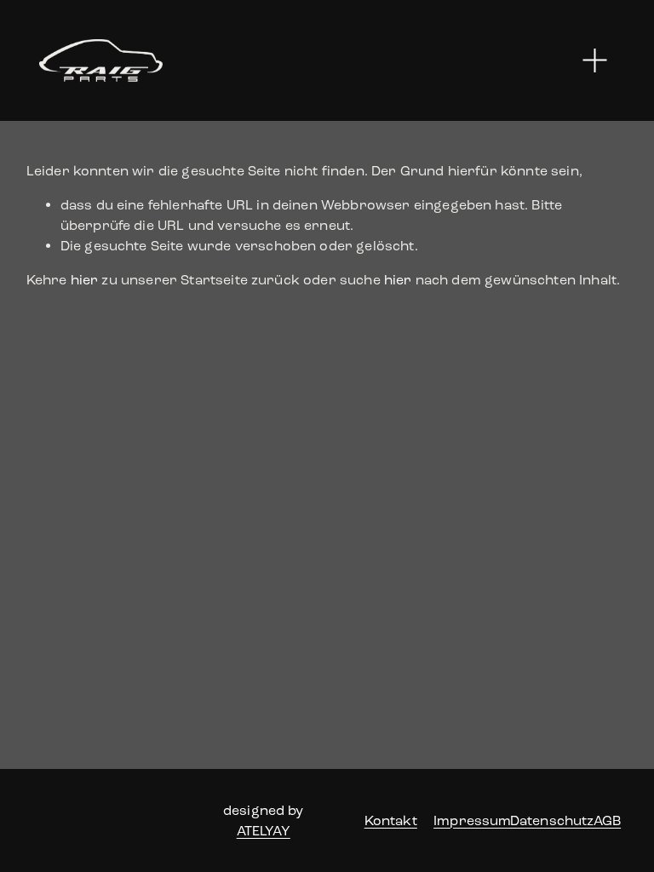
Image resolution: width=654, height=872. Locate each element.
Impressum (472, 820)
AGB (607, 820)
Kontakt (390, 820)
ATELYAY (263, 831)
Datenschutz (552, 820)
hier (85, 280)
